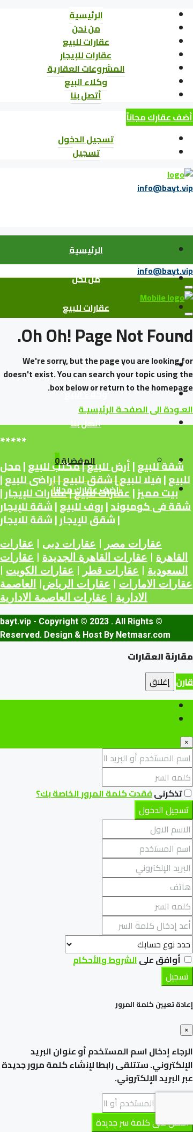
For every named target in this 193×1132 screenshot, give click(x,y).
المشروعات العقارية (86, 68)
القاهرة (172, 556)
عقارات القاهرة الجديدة (94, 556)
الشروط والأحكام (105, 960)
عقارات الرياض (76, 583)
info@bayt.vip (165, 188)
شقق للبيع (88, 479)
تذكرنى (167, 793)
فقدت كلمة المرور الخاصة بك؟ (94, 793)
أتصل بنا (86, 95)
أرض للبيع (108, 466)
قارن (184, 682)
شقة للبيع (160, 466)
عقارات (17, 543)
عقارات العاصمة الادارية (53, 597)
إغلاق (160, 682)
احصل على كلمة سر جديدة (142, 1122)
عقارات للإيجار (86, 55)
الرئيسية (86, 15)
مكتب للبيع (54, 466)
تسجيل (86, 152)
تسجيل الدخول (86, 139)
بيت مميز (157, 493)
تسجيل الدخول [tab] (144, 706)
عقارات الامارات (155, 583)
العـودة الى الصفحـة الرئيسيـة (135, 409)
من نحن (86, 28)
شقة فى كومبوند (150, 506)
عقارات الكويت (40, 570)
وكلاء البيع (85, 82)
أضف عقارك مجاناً (159, 117)
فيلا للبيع (140, 479)
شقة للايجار (26, 519)
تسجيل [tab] (158, 720)
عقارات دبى (69, 543)
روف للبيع (81, 506)
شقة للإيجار (26, 506)
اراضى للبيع (30, 479)
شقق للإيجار (87, 519)
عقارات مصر (133, 543)
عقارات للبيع (86, 42)
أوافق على (127, 960)
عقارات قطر (111, 570)
